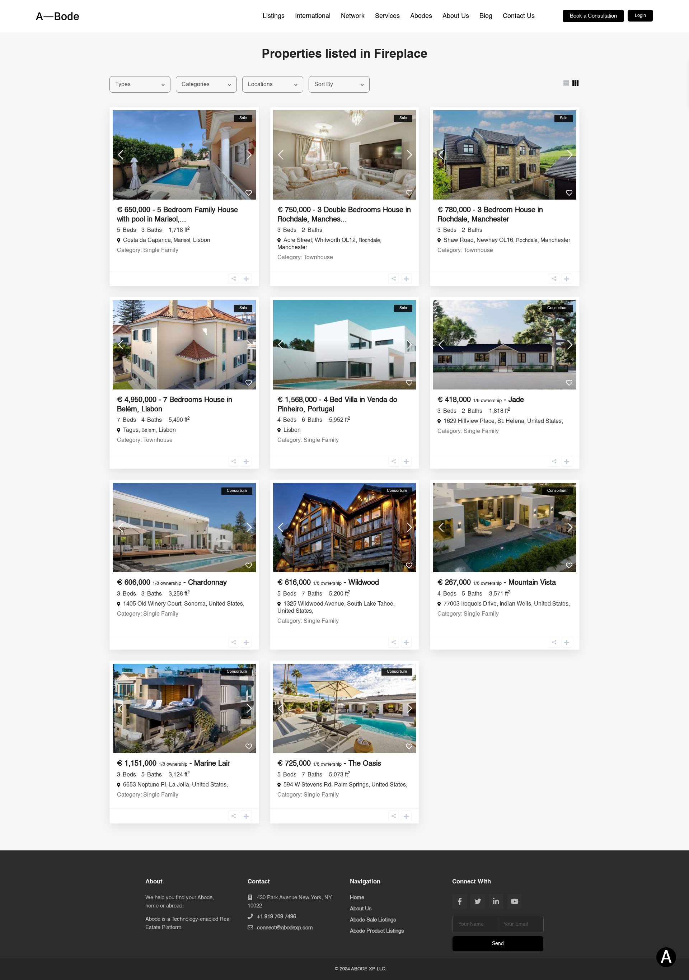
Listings (274, 16)
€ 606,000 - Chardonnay (172, 583)
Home (357, 897)
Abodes (421, 16)
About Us (455, 16)
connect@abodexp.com (285, 927)
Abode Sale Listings (373, 920)
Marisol (182, 240)
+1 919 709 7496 (276, 916)
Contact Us (519, 16)
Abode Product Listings (377, 931)
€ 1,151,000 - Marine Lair (173, 763)
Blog (485, 16)
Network (353, 16)
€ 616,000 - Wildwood (328, 583)
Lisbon (201, 240)
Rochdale (369, 240)
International (313, 16)
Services (387, 16)
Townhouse (318, 258)
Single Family (160, 250)
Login (640, 15)
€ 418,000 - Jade (480, 400)
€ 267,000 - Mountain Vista (496, 583)
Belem (148, 430)
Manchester (292, 248)
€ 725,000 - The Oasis (329, 763)
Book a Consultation (593, 16)
